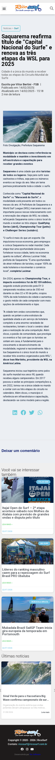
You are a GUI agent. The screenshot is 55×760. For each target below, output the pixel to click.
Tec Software (34, 754)
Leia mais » (7, 524)
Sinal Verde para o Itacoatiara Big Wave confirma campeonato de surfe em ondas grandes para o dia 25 (26, 698)
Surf (16, 28)
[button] (4, 8)
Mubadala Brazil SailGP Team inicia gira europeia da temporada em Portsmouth (27, 631)
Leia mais (45, 712)
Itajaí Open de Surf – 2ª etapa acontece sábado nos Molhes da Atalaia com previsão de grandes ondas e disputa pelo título (25, 512)
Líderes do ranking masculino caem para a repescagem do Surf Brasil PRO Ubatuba (26, 573)
